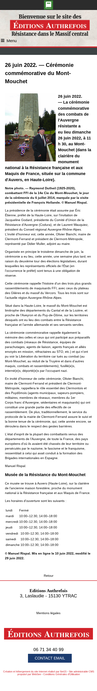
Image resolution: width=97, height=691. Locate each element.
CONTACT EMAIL (50, 658)
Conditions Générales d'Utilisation (61, 674)
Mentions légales (48, 613)
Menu (12, 41)
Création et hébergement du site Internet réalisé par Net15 (35, 671)
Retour (48, 575)
